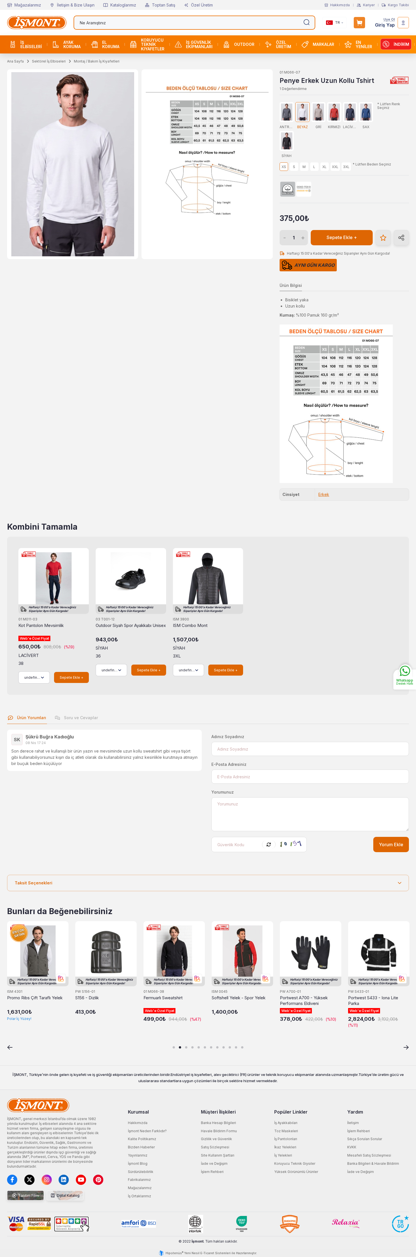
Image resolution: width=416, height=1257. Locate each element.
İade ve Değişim (214, 1163)
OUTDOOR (244, 44)
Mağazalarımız (27, 5)
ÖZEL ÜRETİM (283, 44)
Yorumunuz (222, 792)
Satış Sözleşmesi (215, 1147)
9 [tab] (223, 1047)
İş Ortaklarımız (139, 1196)
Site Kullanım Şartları (217, 1155)
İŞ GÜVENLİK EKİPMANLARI (199, 44)
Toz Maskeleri (286, 1131)
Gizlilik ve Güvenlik (216, 1139)
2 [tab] (180, 1047)
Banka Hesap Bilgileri (218, 1123)
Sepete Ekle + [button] (342, 237)
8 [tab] (217, 1047)
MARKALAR (323, 44)
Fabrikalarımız (139, 1180)
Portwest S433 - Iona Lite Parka (373, 1000)
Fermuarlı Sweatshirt (163, 997)
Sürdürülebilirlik (140, 1172)
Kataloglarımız (123, 5)
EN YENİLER (364, 44)
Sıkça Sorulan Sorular (364, 1139)
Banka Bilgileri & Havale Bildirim (373, 1163)
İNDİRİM (401, 44)
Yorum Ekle (391, 844)
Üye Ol (389, 20)
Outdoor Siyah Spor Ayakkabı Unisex (131, 625)
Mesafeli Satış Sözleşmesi (369, 1155)
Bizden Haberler (141, 1147)
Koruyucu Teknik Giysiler (294, 1163)
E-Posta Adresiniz (228, 764)
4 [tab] (192, 1047)
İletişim (353, 1123)
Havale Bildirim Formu (219, 1131)
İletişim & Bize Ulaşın (76, 5)
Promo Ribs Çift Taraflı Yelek (35, 997)
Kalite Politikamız (142, 1139)
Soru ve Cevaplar (80, 717)
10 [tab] (230, 1047)
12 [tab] (242, 1047)
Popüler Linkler (291, 1112)
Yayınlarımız (137, 1155)
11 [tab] (236, 1047)
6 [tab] (205, 1047)
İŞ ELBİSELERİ (31, 44)
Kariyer (369, 5)
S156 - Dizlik (87, 997)
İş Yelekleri (283, 1155)
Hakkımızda (340, 5)
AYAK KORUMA (72, 44)
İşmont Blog (137, 1163)
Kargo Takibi (398, 5)
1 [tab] (174, 1047)
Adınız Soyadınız (227, 736)
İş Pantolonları (285, 1139)
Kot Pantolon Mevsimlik (41, 625)
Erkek (323, 494)
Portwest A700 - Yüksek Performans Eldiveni (304, 1000)
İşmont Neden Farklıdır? (147, 1131)
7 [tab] (211, 1047)
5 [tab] (199, 1047)
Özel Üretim (202, 5)
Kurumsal (138, 1112)
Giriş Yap (385, 25)
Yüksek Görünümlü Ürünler (296, 1172)
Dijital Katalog (68, 1195)
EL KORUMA (110, 44)
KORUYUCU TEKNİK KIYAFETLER (152, 44)
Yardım (355, 1112)
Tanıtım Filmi (28, 1195)
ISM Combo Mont (190, 625)
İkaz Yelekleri (285, 1147)
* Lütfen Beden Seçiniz (372, 164)
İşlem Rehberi (212, 1172)
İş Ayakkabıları (285, 1123)
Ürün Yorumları (31, 717)
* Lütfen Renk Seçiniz (388, 106)
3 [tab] (186, 1047)
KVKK (351, 1147)
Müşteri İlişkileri (218, 1112)
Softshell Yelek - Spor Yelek (238, 997)
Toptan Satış (163, 5)
